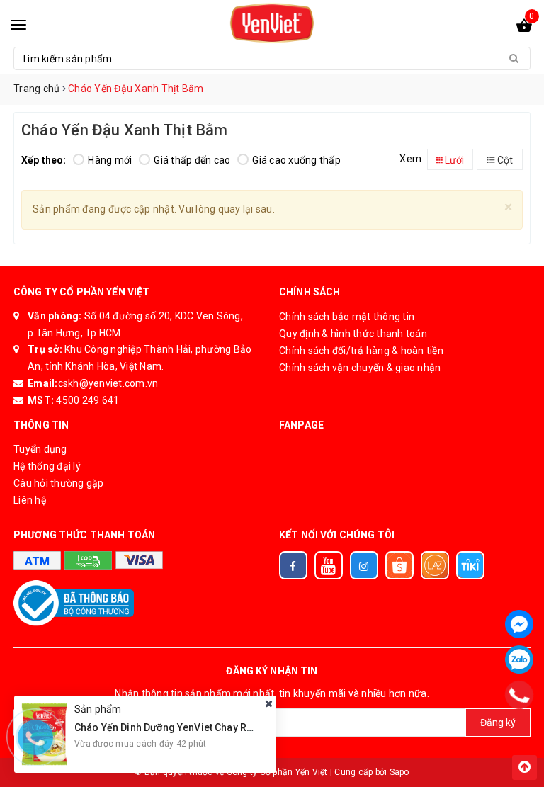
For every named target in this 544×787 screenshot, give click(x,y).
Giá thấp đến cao (192, 160)
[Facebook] (519, 624)
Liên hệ (29, 500)
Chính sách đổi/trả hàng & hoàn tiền (361, 350)
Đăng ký (498, 722)
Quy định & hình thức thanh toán (353, 333)
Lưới (453, 160)
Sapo (399, 772)
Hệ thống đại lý (47, 466)
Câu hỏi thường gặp (58, 483)
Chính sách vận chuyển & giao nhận (360, 367)
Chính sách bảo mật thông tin (346, 316)
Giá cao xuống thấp (296, 160)
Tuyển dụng (40, 449)
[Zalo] (519, 659)
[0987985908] (519, 695)
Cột (504, 160)
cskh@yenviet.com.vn (108, 383)
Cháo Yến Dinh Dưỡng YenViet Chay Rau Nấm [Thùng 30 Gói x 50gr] (229, 727)
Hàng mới (110, 160)
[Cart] (524, 28)
